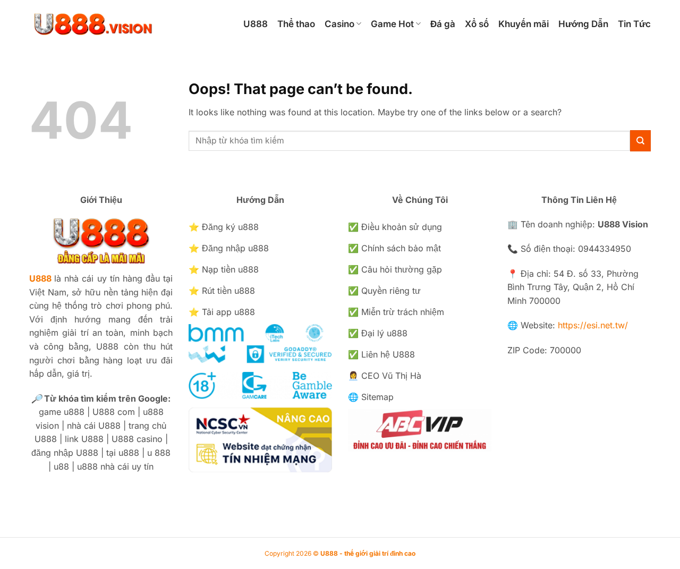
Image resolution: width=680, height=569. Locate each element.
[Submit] (640, 140)
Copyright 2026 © (340, 553)
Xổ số (477, 24)
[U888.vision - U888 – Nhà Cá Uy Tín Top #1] (125, 24)
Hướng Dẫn (583, 24)
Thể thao (296, 24)
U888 (255, 24)
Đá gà (442, 24)
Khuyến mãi (523, 24)
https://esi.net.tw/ (593, 325)
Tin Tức (634, 24)
